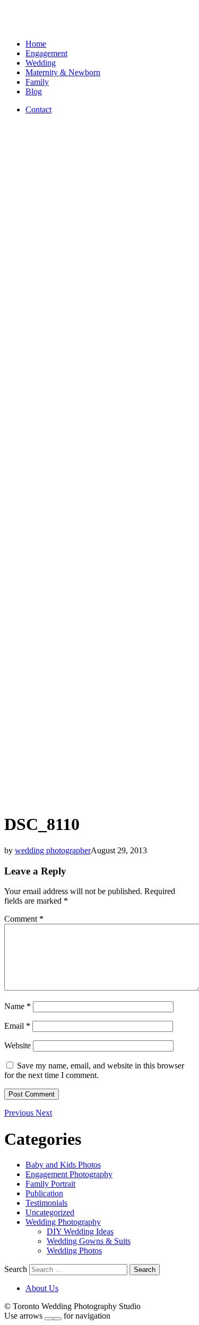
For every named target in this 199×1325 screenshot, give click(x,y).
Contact (38, 109)
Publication (44, 1193)
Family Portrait (50, 1183)
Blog (33, 91)
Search (15, 1269)
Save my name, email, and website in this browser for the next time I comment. (94, 1070)
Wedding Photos (74, 1250)
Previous (20, 1112)
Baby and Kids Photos (63, 1164)
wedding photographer (53, 850)
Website (17, 1045)
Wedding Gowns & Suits (89, 1241)
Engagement (46, 53)
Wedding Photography (63, 1221)
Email (17, 1025)
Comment (24, 918)
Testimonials (46, 1202)
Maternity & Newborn (62, 72)
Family (37, 81)
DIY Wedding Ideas (80, 1231)
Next (44, 1112)
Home (35, 43)
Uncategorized (49, 1212)
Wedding (40, 62)
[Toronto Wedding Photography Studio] (16, 25)
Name (17, 1006)
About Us (41, 1288)
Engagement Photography (69, 1174)
